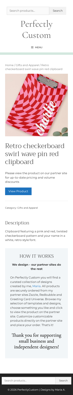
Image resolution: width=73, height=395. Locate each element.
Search (58, 10)
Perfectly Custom (36, 29)
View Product (18, 191)
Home (9, 65)
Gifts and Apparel (27, 65)
